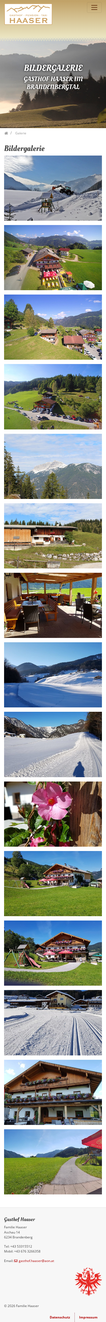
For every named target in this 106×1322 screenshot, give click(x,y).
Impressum (88, 1317)
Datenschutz (60, 1317)
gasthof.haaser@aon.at (36, 1260)
